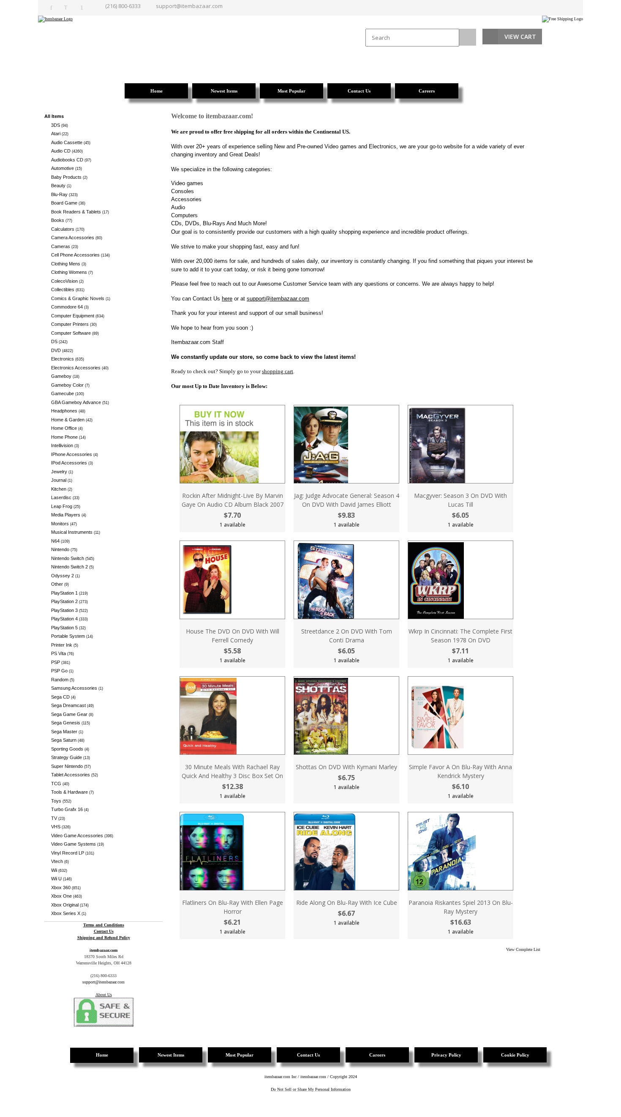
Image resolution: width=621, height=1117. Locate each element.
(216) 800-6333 (123, 6)
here (227, 298)
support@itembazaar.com (189, 6)
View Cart (520, 37)
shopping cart (277, 371)
